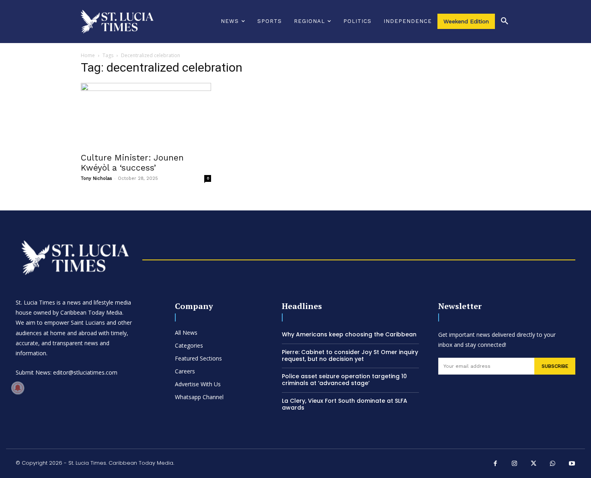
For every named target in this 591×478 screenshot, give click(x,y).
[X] (534, 464)
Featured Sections (198, 358)
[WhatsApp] (552, 464)
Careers (185, 371)
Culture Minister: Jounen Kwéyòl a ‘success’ (132, 162)
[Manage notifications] (17, 387)
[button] (504, 21)
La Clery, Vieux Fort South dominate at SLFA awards (344, 404)
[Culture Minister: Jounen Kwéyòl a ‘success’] (146, 115)
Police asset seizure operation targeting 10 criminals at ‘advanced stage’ (344, 379)
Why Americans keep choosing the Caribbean (349, 334)
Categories (189, 345)
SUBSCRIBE (555, 366)
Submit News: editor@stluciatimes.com (66, 372)
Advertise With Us (198, 384)
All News (186, 332)
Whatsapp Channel (199, 397)
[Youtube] (572, 464)
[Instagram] (514, 464)
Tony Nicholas (96, 178)
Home (88, 55)
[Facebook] (495, 464)
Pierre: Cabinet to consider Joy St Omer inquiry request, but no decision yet (350, 355)
